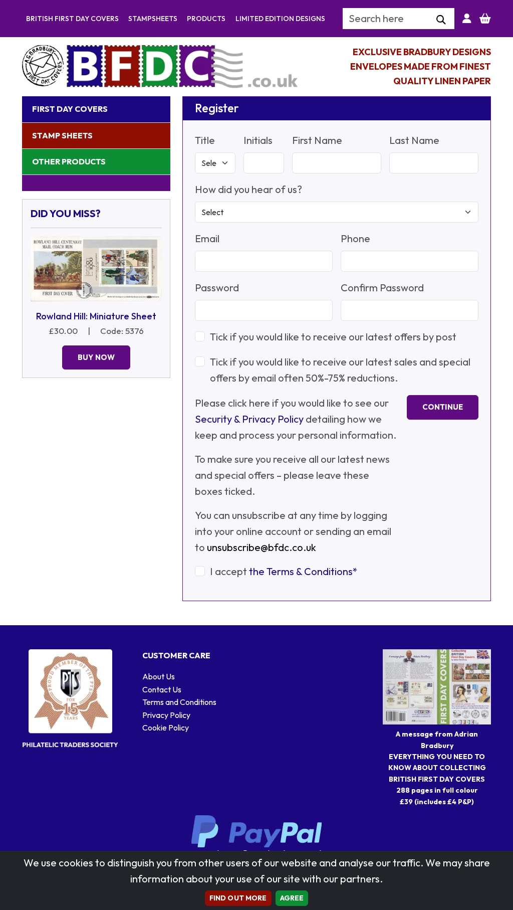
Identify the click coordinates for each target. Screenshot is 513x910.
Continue (442, 407)
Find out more (238, 897)
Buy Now (96, 357)
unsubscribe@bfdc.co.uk (261, 547)
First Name (317, 140)
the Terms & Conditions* (303, 571)
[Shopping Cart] (485, 19)
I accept (284, 571)
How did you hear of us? (248, 189)
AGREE (292, 897)
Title (205, 140)
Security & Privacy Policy (249, 419)
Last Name (414, 140)
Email (207, 238)
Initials (258, 140)
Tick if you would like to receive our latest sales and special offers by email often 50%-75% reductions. (340, 369)
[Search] (441, 20)
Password (217, 287)
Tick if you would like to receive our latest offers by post (333, 336)
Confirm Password (382, 287)
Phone (355, 238)
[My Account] (466, 19)
